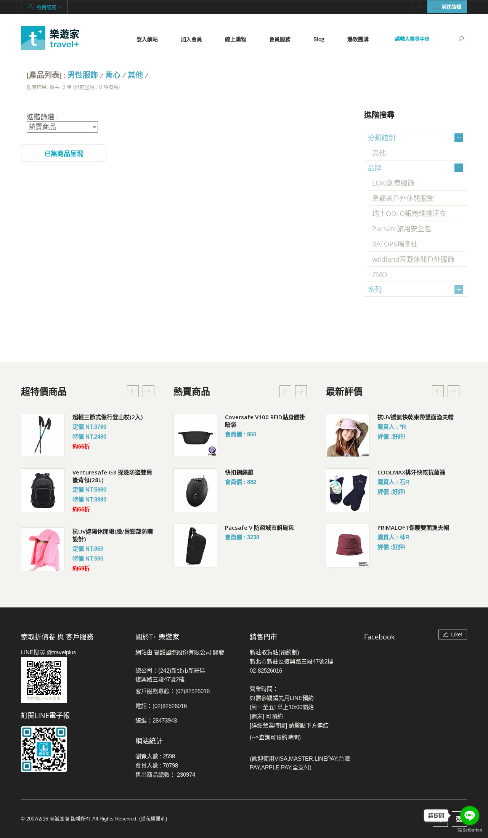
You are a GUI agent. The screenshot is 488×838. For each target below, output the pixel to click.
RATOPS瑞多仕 (395, 243)
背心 (112, 75)
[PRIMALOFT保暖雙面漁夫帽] (347, 545)
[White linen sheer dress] (42, 435)
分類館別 (381, 137)
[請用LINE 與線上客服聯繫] (72, 680)
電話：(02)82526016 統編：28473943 (161, 713)
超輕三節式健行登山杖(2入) (107, 417)
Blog (318, 39)
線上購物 (235, 39)
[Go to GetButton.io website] (470, 830)
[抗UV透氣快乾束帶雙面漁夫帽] (347, 435)
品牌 (375, 167)
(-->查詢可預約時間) (275, 737)
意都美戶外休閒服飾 (403, 198)
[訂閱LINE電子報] (72, 749)
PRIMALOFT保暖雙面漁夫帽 (413, 527)
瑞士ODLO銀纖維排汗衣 (409, 213)
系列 (375, 289)
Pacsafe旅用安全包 (401, 228)
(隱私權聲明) (153, 819)
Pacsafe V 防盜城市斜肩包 (259, 527)
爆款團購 (358, 39)
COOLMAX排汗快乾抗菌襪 (411, 472)
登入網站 (147, 39)
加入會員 (191, 39)
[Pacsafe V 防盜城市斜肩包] (195, 545)
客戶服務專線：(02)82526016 (172, 691)
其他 (135, 75)
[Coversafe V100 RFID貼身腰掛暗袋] (195, 435)
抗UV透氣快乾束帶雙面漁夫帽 (415, 417)
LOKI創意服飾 (393, 182)
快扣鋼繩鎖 (239, 472)
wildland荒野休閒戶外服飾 (413, 259)
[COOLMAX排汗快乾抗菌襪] (347, 490)
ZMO (379, 274)
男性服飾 (82, 75)
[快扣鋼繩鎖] (195, 490)
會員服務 (280, 39)
